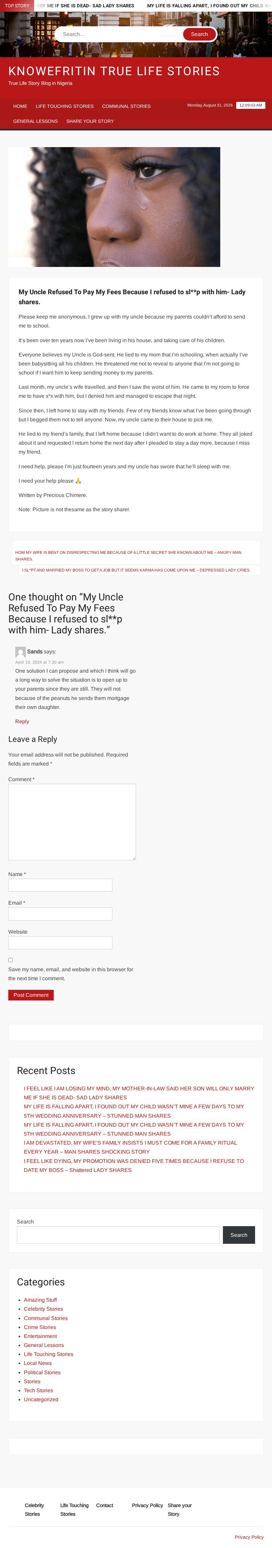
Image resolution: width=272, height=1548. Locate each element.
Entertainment (40, 1336)
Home (20, 106)
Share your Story (90, 121)
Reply (22, 721)
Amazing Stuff (40, 1300)
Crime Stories (40, 1327)
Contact (104, 1505)
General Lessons (35, 121)
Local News (38, 1363)
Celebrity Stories (43, 1309)
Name (17, 874)
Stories (32, 1381)
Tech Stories (38, 1390)
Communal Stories (126, 106)
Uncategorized (41, 1399)
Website (18, 932)
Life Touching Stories (65, 106)
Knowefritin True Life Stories (114, 71)
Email (16, 903)
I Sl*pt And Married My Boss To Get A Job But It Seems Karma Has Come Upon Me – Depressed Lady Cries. (136, 570)
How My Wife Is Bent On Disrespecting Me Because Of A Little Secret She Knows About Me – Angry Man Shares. (128, 555)
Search (25, 1221)
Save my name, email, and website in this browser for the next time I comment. (70, 974)
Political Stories (42, 1372)
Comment (21, 779)
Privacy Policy (147, 1505)
